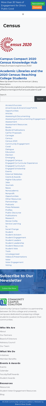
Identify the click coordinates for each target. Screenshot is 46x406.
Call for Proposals (13, 133)
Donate (37, 7)
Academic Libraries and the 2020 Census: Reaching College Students (21, 74)
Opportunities (12, 196)
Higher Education (13, 180)
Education (10, 152)
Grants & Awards (13, 177)
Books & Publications (15, 130)
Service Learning (13, 224)
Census (8, 138)
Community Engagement (17, 144)
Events (8, 171)
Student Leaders (13, 240)
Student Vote (11, 248)
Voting (8, 265)
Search (3, 95)
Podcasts (9, 204)
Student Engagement (15, 237)
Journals (9, 185)
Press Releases (12, 207)
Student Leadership (14, 243)
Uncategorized (12, 254)
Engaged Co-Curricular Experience (21, 163)
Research (9, 218)
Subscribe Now (9, 288)
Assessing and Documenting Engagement (25, 119)
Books (8, 127)
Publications (11, 215)
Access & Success (13, 105)
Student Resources (14, 246)
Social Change (12, 229)
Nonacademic (12, 191)
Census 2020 (11, 141)
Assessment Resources (16, 124)
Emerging (10, 157)
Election (9, 155)
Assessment (11, 122)
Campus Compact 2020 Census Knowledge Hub (18, 60)
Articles (8, 113)
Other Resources (13, 199)
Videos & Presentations (16, 257)
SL (6, 226)
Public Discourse (13, 213)
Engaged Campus (13, 160)
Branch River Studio (23, 404)
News (8, 188)
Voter (7, 259)
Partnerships (11, 202)
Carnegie (9, 135)
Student (9, 232)
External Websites (13, 174)
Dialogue (9, 149)
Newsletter (38, 3)
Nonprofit (9, 193)
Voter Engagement (14, 262)
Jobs (7, 182)
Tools (7, 251)
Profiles (8, 210)
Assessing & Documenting (17, 116)
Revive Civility (11, 221)
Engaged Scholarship (15, 169)
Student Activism (13, 235)
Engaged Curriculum (15, 166)
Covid (8, 146)
